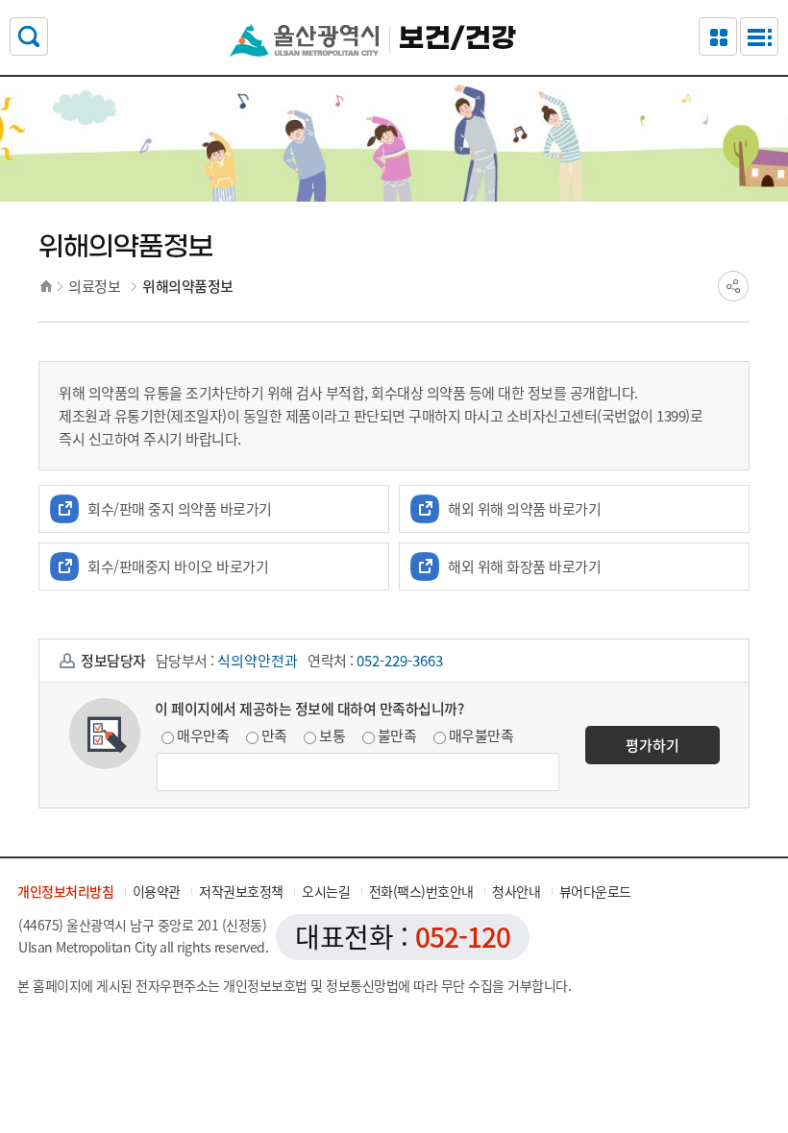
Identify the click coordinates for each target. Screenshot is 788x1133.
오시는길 (326, 891)
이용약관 (157, 891)
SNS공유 (733, 286)
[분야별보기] (718, 36)
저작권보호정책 (241, 891)
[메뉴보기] (759, 36)
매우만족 (203, 735)
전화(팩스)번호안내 (421, 891)
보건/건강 (457, 39)
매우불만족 (481, 735)
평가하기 (652, 745)
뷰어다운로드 (595, 891)
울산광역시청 (304, 40)
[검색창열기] (29, 36)
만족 (274, 735)
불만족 (397, 735)
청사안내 (516, 891)
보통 (332, 735)
